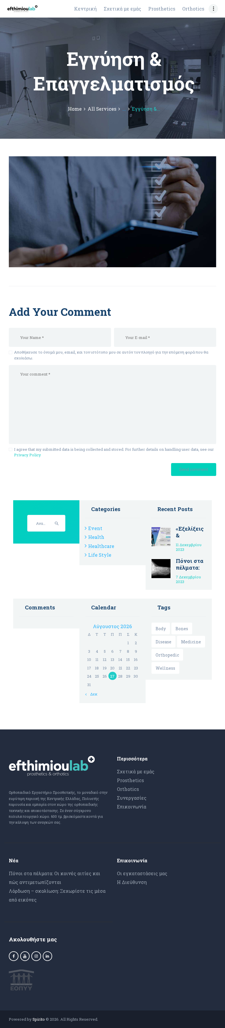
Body (161, 628)
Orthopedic (167, 655)
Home (75, 109)
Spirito (39, 1019)
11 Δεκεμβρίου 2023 (189, 547)
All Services (102, 109)
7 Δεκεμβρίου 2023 (188, 579)
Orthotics (128, 789)
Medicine (191, 642)
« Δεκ (92, 694)
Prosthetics (130, 780)
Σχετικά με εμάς (135, 771)
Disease (163, 642)
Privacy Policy (27, 455)
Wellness (165, 668)
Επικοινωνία (131, 806)
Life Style (99, 555)
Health (96, 537)
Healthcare (101, 546)
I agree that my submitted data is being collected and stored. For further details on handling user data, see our (114, 452)
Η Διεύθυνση (132, 882)
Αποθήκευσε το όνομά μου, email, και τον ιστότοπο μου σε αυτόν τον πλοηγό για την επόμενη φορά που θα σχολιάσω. (111, 355)
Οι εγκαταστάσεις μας (142, 873)
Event (95, 528)
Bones (181, 628)
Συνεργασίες (131, 798)
